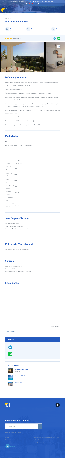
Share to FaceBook (10, 331)
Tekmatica (18, 432)
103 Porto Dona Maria (21, 369)
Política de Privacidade (11, 440)
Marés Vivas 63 (19, 383)
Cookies (7, 437)
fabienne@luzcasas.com (38, 1)
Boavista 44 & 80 (20, 376)
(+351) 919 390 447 (50, 1)
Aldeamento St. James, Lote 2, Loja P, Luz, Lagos (22, 1)
